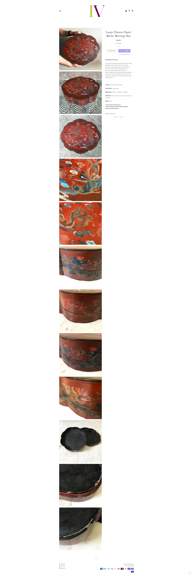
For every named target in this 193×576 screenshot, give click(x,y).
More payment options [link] (124, 54)
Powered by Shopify (129, 565)
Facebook (63, 564)
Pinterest (63, 566)
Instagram (63, 568)
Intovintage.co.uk (130, 564)
